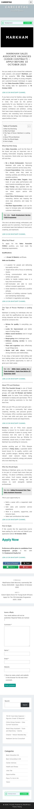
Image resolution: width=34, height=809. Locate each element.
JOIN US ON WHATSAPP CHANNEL (14, 92)
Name (6, 650)
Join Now (28, 22)
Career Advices (11, 763)
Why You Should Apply (11, 139)
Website (6, 667)
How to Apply (8, 141)
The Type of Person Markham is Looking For (17, 134)
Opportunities (10, 774)
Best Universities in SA (13, 759)
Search (7, 701)
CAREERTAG (6, 2)
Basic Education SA (12, 755)
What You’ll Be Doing (10, 128)
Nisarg (20, 806)
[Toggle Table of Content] (28, 126)
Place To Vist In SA (12, 778)
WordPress (26, 804)
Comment (8, 624)
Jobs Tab (9, 770)
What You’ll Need (9, 131)
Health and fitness (12, 766)
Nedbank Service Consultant (15, 738)
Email (6, 658)
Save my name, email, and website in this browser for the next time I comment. (17, 677)
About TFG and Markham (12, 137)
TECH (8, 782)
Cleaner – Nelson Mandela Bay (16, 735)
